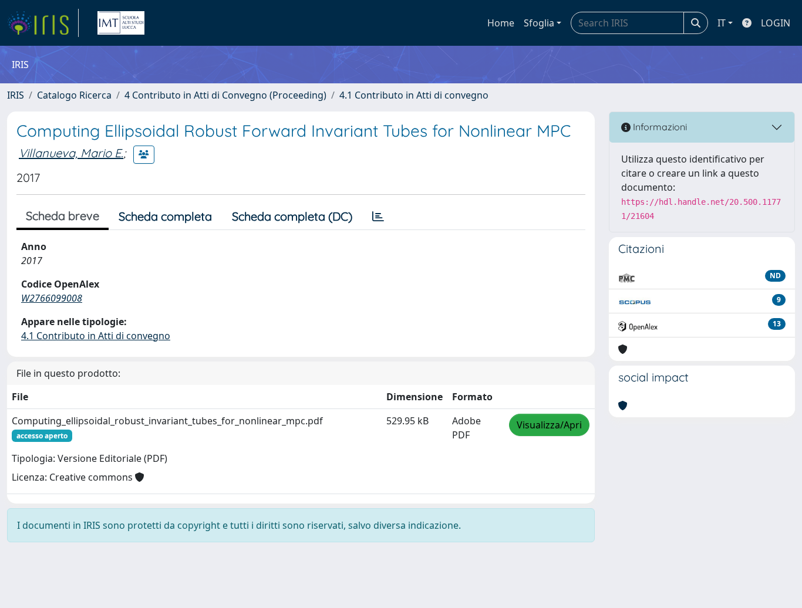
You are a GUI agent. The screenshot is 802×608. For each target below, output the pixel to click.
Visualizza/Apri (549, 424)
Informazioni (659, 127)
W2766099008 (51, 298)
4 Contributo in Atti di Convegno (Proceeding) (225, 95)
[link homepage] (43, 23)
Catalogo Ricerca (74, 95)
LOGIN (775, 22)
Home (500, 22)
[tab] (378, 216)
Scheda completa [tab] (165, 216)
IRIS (15, 95)
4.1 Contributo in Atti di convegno (413, 95)
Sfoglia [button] (539, 22)
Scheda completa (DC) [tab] (292, 216)
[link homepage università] (121, 23)
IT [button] (721, 22)
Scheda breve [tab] (62, 215)
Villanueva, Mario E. (71, 153)
